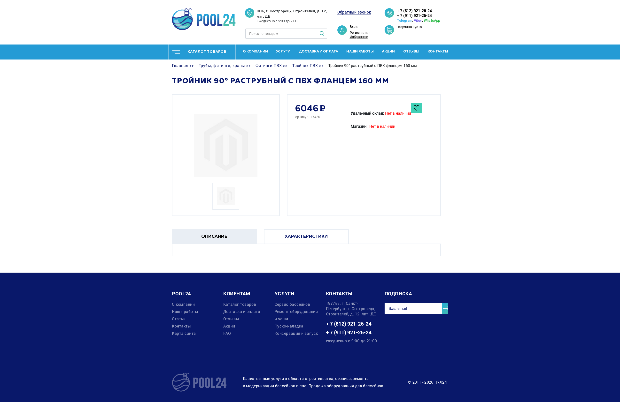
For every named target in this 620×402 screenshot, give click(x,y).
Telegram (404, 20)
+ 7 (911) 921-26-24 (414, 15)
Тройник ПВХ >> (308, 65)
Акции (388, 51)
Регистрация (360, 32)
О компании (255, 51)
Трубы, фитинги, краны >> (225, 65)
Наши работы (360, 51)
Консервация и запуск (296, 333)
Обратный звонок (354, 12)
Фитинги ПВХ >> (271, 65)
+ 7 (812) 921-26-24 (414, 10)
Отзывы (411, 51)
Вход (354, 26)
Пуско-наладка (289, 325)
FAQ (227, 333)
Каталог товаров (239, 304)
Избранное (359, 37)
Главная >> (183, 65)
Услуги (283, 51)
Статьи (179, 318)
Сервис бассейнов (292, 304)
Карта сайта (184, 333)
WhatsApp (432, 20)
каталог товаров (207, 51)
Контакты (438, 51)
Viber (418, 20)
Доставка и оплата (318, 51)
